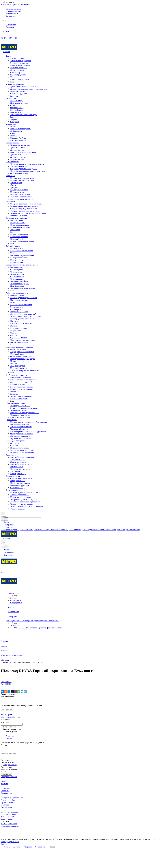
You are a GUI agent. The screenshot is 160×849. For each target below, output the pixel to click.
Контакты (10, 27)
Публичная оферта (9, 800)
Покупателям (6, 807)
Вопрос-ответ (11, 16)
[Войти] (2, 569)
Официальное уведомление (12, 798)
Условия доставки (13, 11)
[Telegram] (25, 691)
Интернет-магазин (9, 777)
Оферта (4, 844)
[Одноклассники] (5, 691)
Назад (14, 595)
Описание (10, 736)
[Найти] (6, 519)
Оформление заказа (14, 9)
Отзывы (9, 738)
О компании (11, 24)
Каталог (4, 781)
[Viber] (15, 691)
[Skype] (22, 691)
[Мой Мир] (8, 691)
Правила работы (8, 802)
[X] (12, 691)
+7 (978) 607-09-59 (9, 38)
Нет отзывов (6, 682)
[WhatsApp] (18, 691)
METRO (4, 784)
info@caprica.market (10, 826)
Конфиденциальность (10, 842)
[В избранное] (2, 686)
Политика (5, 805)
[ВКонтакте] (2, 691)
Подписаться (6, 774)
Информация (6, 793)
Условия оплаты (12, 13)
